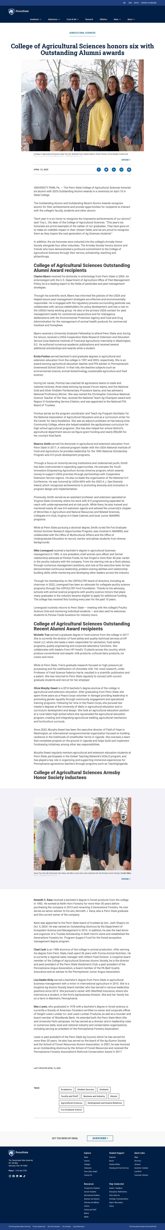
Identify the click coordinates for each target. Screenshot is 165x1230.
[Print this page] (129, 170)
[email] (121, 170)
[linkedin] (114, 170)
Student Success (85, 1089)
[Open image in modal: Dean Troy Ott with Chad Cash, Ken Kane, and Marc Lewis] (82, 833)
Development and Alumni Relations (105, 1103)
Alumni (113, 1096)
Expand (125, 160)
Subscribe (99, 1138)
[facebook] (99, 170)
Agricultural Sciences (82, 33)
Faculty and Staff (69, 1096)
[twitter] (106, 170)
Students (103, 1089)
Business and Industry (94, 1096)
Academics (66, 1089)
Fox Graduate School (71, 1110)
